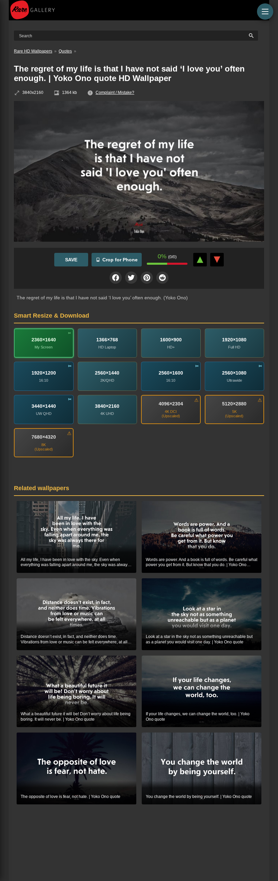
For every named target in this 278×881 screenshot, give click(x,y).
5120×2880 (234, 403)
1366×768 (107, 339)
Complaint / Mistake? (115, 92)
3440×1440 (44, 406)
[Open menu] (265, 11)
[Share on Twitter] (131, 278)
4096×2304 (171, 403)
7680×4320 (44, 437)
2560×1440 (107, 373)
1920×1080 (234, 339)
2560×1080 (234, 373)
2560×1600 (171, 373)
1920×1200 (44, 373)
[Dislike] (217, 259)
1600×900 (171, 339)
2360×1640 (44, 339)
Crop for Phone (120, 259)
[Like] (200, 259)
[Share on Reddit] (162, 278)
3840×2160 (107, 406)
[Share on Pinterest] (147, 278)
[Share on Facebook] (116, 278)
